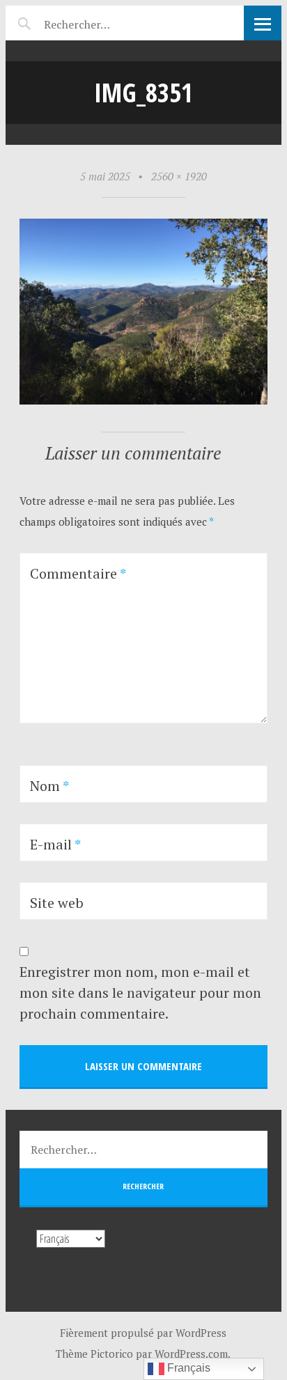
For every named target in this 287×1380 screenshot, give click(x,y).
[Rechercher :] (101, 22)
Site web (57, 902)
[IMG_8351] (143, 400)
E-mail (55, 844)
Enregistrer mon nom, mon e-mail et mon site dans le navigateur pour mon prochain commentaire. (140, 992)
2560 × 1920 (179, 176)
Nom (49, 785)
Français (187, 1368)
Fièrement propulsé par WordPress (143, 1333)
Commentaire (78, 573)
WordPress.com (191, 1354)
